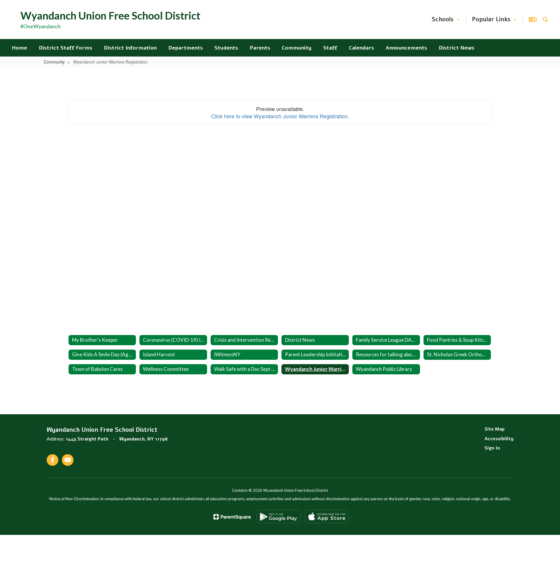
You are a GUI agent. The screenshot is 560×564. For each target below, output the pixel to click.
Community (54, 62)
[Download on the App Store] (327, 516)
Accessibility (498, 439)
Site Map (494, 429)
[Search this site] (545, 19)
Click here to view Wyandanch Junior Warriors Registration (279, 116)
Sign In (492, 448)
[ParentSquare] (232, 516)
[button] (446, 19)
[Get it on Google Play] (278, 516)
